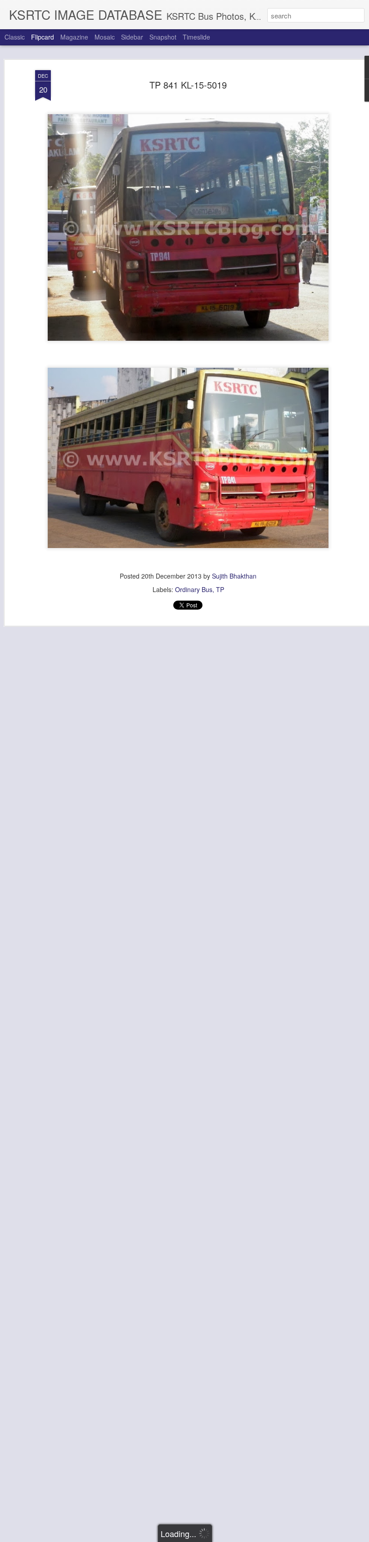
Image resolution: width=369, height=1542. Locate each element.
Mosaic (104, 36)
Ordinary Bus (193, 589)
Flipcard (42, 36)
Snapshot (162, 36)
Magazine (74, 36)
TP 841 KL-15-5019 (188, 84)
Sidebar (132, 36)
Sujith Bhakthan (234, 575)
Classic (14, 36)
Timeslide (196, 36)
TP (220, 589)
